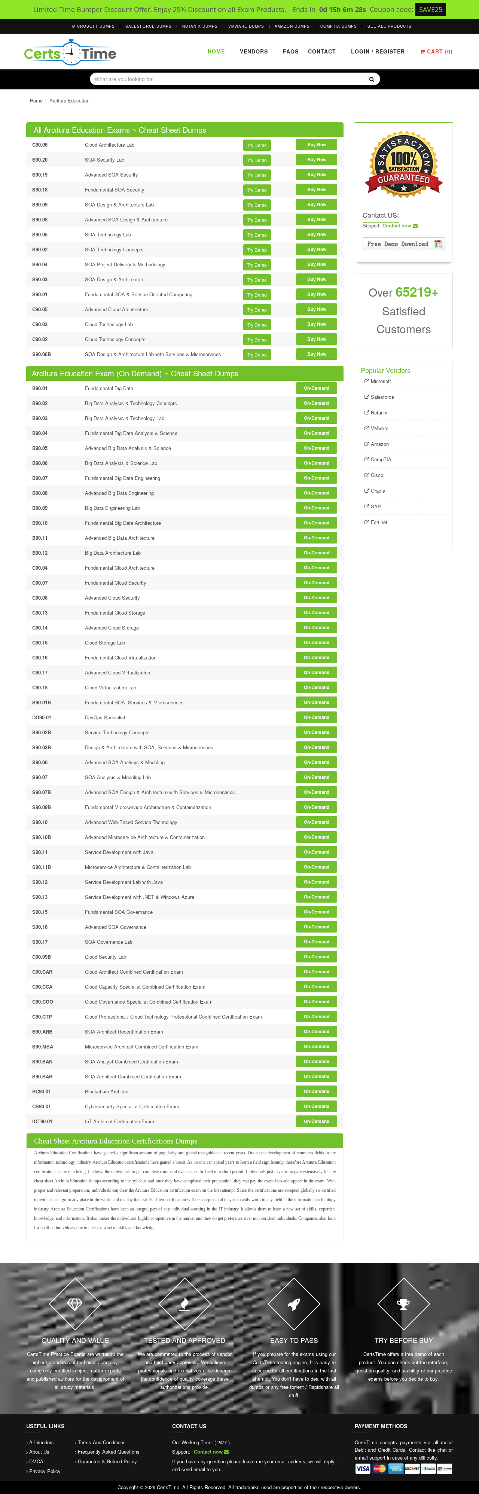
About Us (39, 1451)
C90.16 (40, 657)
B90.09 (40, 507)
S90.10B (41, 837)
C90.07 (40, 582)
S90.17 (40, 941)
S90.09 (40, 204)
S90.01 (40, 294)
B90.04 (40, 433)
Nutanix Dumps (200, 26)
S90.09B (41, 807)
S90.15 (40, 911)
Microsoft (380, 381)
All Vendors (41, 1442)
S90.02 (40, 249)
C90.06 (40, 144)
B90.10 (40, 522)
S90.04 (40, 264)
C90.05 (40, 309)
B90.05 (40, 447)
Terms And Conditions (102, 1442)
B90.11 (40, 537)
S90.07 (40, 777)
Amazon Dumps (292, 26)
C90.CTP (42, 1016)
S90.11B (41, 866)
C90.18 (40, 687)
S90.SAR (42, 1076)
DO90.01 (41, 717)
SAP (375, 506)
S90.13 (40, 896)
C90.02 (40, 339)
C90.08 (40, 597)
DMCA (36, 1461)
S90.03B (41, 747)
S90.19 (40, 174)
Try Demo (257, 145)
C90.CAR (42, 971)
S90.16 (40, 926)
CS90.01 (41, 1106)
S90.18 (40, 189)
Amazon (379, 443)
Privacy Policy (45, 1471)
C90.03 (40, 324)
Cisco (376, 474)
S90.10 (40, 822)
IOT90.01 (42, 1121)
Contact (321, 51)
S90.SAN (42, 1061)
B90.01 (40, 388)
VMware (378, 428)
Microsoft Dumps (93, 26)
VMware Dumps (246, 26)
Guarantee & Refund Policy (107, 1461)
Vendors (254, 51)
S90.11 (40, 851)
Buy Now (316, 144)
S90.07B (41, 792)
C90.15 (40, 642)
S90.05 (40, 234)
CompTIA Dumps (338, 26)
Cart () (439, 51)
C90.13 (40, 612)
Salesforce (381, 396)
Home (216, 51)
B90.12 (40, 552)
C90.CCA (42, 986)
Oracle (377, 490)
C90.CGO (42, 1001)
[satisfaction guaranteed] (403, 163)
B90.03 (40, 418)
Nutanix (378, 412)
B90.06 (40, 462)
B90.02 (40, 403)
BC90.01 (41, 1091)
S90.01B (41, 702)
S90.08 (40, 219)
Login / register (378, 51)
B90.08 (40, 492)
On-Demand (316, 388)
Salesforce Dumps (148, 26)
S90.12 (40, 881)
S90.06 (40, 762)
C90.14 (40, 627)
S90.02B (41, 732)
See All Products (389, 26)
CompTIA (380, 459)
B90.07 (40, 477)
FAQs (291, 51)
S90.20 (40, 159)
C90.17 (40, 672)
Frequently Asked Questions (109, 1451)
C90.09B (41, 956)
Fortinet (378, 522)
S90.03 (40, 279)
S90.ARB (42, 1031)
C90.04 (40, 567)
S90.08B (41, 354)
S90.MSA (42, 1046)
